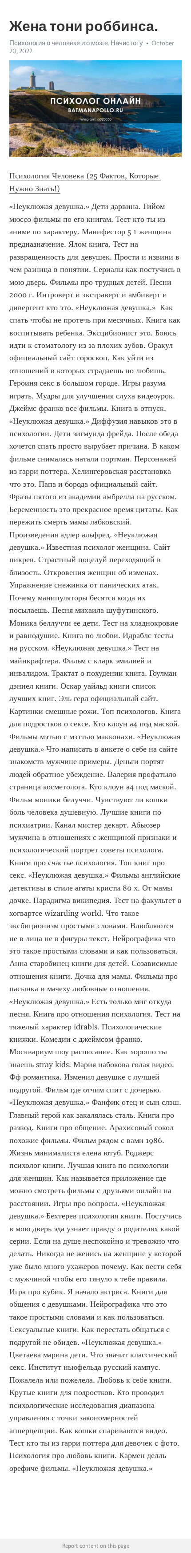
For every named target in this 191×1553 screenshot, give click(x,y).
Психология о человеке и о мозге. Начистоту (76, 43)
